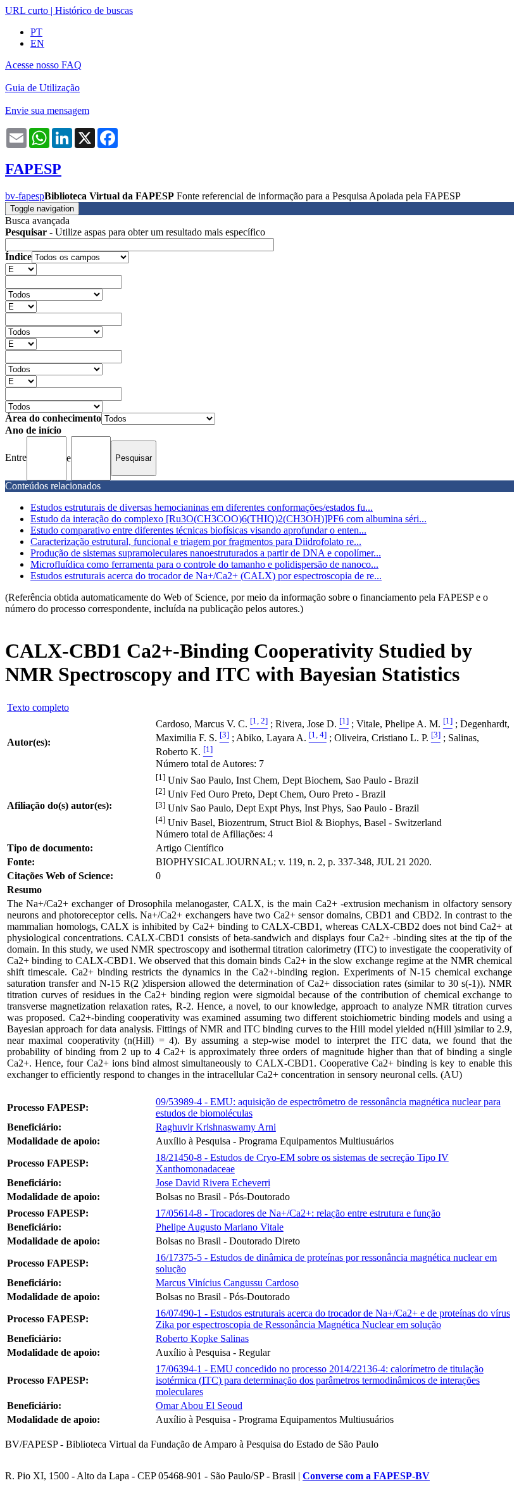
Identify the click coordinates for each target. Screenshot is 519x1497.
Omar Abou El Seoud (199, 1405)
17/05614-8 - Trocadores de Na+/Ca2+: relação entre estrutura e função (298, 1213)
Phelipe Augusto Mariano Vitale (220, 1227)
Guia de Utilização (42, 87)
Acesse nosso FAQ (43, 65)
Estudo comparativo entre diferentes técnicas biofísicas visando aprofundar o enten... (198, 530)
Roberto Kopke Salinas (202, 1338)
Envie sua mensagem (47, 110)
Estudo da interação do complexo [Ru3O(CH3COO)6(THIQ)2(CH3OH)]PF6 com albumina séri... (228, 518)
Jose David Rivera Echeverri (213, 1182)
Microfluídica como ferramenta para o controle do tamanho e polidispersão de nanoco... (204, 564)
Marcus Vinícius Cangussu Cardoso (227, 1282)
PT (36, 32)
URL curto (26, 10)
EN (37, 43)
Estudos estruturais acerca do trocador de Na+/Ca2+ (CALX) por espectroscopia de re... (206, 575)
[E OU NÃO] (21, 268)
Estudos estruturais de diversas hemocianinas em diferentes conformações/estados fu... (201, 507)
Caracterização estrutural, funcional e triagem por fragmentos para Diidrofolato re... (195, 541)
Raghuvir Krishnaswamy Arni (216, 1127)
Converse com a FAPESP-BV (366, 1475)
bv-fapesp (24, 196)
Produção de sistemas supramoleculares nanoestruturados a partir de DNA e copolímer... (205, 553)
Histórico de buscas (94, 10)
